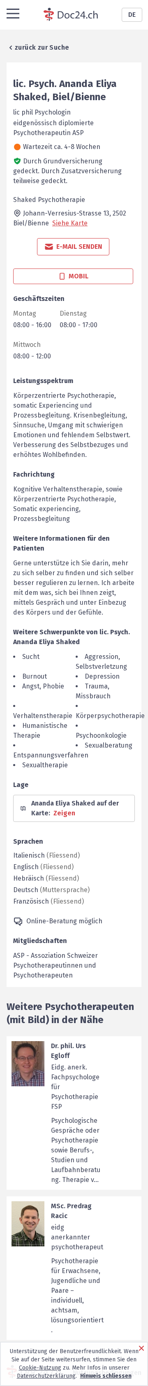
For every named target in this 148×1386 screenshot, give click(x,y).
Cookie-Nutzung (40, 1367)
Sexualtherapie (45, 765)
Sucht (30, 657)
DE (132, 14)
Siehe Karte (70, 223)
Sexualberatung (108, 745)
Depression (102, 676)
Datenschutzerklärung (46, 1375)
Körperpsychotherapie (110, 716)
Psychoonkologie (101, 735)
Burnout (34, 676)
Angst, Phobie (43, 686)
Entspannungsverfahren (50, 755)
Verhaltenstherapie (42, 716)
